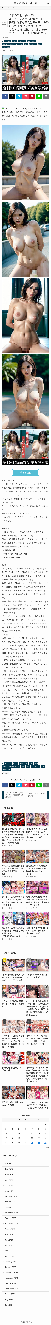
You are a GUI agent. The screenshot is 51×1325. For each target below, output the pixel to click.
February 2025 (11, 1262)
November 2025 (11, 1213)
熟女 (26, 44)
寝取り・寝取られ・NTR (10, 44)
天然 (33, 41)
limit (6, 773)
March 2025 (9, 1256)
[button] (5, 96)
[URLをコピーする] (46, 96)
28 (32, 1143)
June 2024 (9, 1305)
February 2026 (11, 1196)
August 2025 (10, 1229)
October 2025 (10, 1218)
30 (45, 1143)
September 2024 (11, 1289)
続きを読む (25, 472)
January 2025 (10, 1267)
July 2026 (9, 1169)
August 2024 (10, 1294)
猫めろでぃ (32, 44)
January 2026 (10, 1202)
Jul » (47, 1148)
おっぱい (7, 41)
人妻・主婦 (21, 41)
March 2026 (9, 1191)
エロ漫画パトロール (25, 3)
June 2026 (9, 1175)
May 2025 (9, 1245)
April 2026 (9, 1186)
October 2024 (10, 1283)
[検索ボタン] (48, 3)
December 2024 (11, 1273)
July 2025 (9, 1234)
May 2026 (9, 1180)
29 (39, 1143)
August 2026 (10, 1164)
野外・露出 (6, 47)
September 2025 (11, 1224)
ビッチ (14, 41)
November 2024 (11, 1278)
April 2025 (9, 1251)
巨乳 (21, 44)
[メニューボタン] (3, 3)
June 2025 (9, 1240)
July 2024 (9, 1300)
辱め (39, 44)
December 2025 (11, 1207)
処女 (28, 41)
